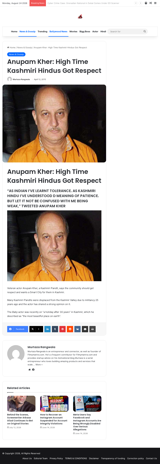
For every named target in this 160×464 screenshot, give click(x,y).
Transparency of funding (113, 458)
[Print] (92, 329)
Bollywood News (58, 31)
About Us (27, 458)
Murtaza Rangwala (21, 79)
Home (14, 31)
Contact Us (151, 458)
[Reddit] (70, 329)
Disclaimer (94, 458)
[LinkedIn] (47, 329)
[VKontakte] (77, 329)
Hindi (103, 31)
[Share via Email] (85, 329)
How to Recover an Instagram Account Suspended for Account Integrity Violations (53, 419)
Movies (73, 31)
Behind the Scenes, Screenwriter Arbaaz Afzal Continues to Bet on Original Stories (20, 419)
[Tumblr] (55, 329)
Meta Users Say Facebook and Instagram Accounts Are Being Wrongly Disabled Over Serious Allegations (87, 422)
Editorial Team (41, 458)
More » (39, 364)
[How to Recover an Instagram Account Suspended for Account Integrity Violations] (54, 404)
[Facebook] (33, 370)
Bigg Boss (85, 31)
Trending (42, 31)
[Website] (29, 370)
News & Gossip (27, 31)
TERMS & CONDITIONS (76, 458)
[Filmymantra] (80, 16)
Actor (95, 31)
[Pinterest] (62, 329)
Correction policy (135, 458)
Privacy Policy (56, 458)
